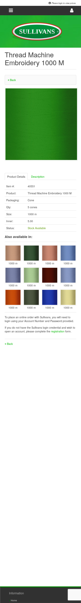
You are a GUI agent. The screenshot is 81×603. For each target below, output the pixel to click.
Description (37, 176)
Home (13, 600)
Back (12, 80)
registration (58, 331)
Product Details (16, 176)
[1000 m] (13, 253)
